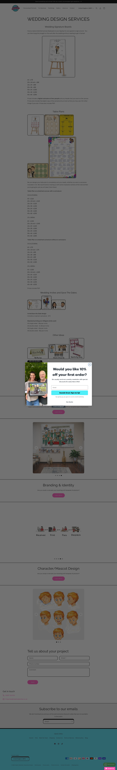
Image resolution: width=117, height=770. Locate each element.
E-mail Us (110, 768)
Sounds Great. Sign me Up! (69, 392)
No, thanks (69, 402)
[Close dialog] (89, 364)
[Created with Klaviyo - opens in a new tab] (58, 407)
